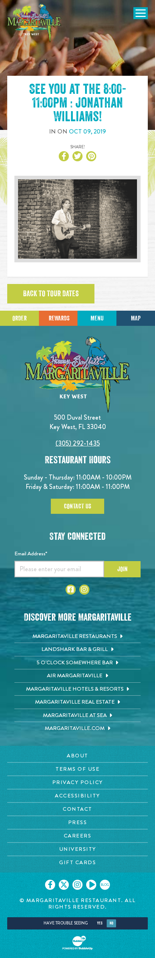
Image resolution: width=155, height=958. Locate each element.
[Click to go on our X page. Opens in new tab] (64, 885)
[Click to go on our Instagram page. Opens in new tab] (77, 885)
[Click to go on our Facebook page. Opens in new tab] (50, 885)
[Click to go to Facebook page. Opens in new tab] (71, 590)
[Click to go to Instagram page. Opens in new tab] (84, 590)
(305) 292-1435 (78, 443)
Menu (96, 318)
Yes (99, 923)
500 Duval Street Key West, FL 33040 (77, 422)
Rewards (59, 318)
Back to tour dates (51, 294)
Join (122, 569)
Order (19, 318)
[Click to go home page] (34, 23)
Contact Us (77, 506)
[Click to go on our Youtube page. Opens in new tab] (91, 885)
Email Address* (30, 553)
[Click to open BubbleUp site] (77, 943)
